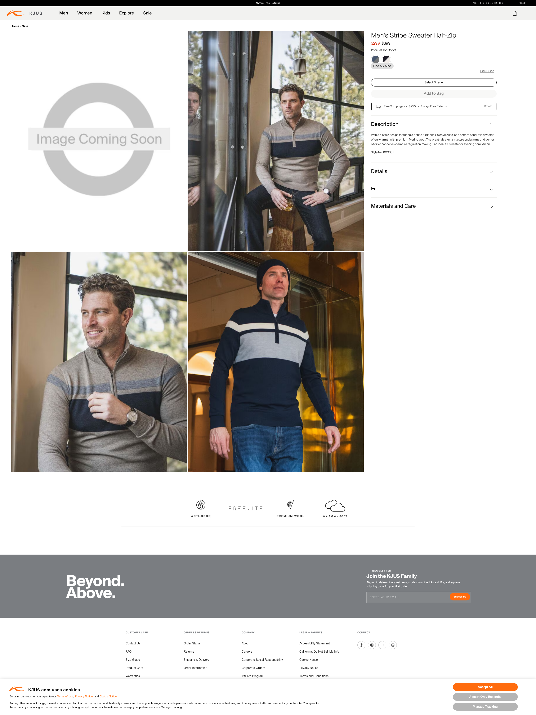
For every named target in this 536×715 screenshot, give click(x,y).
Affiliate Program (253, 676)
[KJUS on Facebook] (361, 645)
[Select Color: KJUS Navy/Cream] (386, 59)
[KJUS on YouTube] (382, 645)
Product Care (134, 668)
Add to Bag (434, 93)
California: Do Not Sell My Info (319, 651)
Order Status (192, 643)
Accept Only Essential (485, 696)
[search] (498, 13)
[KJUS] (24, 13)
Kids (106, 13)
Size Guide (487, 71)
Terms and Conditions (314, 676)
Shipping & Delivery (196, 659)
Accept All (485, 687)
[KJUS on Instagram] (372, 645)
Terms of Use (65, 696)
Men (63, 13)
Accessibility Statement (314, 643)
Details (488, 106)
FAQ (128, 651)
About (245, 643)
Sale (147, 13)
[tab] (515, 13)
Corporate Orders (253, 668)
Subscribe (462, 597)
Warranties (133, 676)
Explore (126, 13)
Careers (247, 651)
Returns (189, 651)
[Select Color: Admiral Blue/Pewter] (375, 59)
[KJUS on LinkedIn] (393, 645)
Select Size (432, 82)
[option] (99, 141)
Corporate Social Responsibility (262, 659)
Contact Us (133, 643)
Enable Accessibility (487, 3)
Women (84, 13)
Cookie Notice (108, 696)
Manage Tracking (485, 706)
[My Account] (506, 13)
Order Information (195, 668)
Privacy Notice (84, 696)
